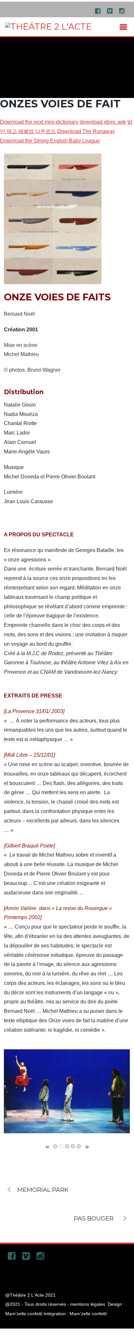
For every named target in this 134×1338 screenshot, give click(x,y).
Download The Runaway (86, 131)
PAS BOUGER (94, 1218)
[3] (67, 1146)
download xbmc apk (103, 122)
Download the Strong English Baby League (50, 141)
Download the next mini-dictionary (39, 122)
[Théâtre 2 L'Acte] (48, 26)
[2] (61, 1146)
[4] (73, 1146)
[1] (55, 1146)
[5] (79, 1146)
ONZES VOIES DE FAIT (60, 103)
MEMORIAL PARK (43, 1189)
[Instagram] (122, 10)
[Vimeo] (109, 10)
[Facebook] (97, 10)
